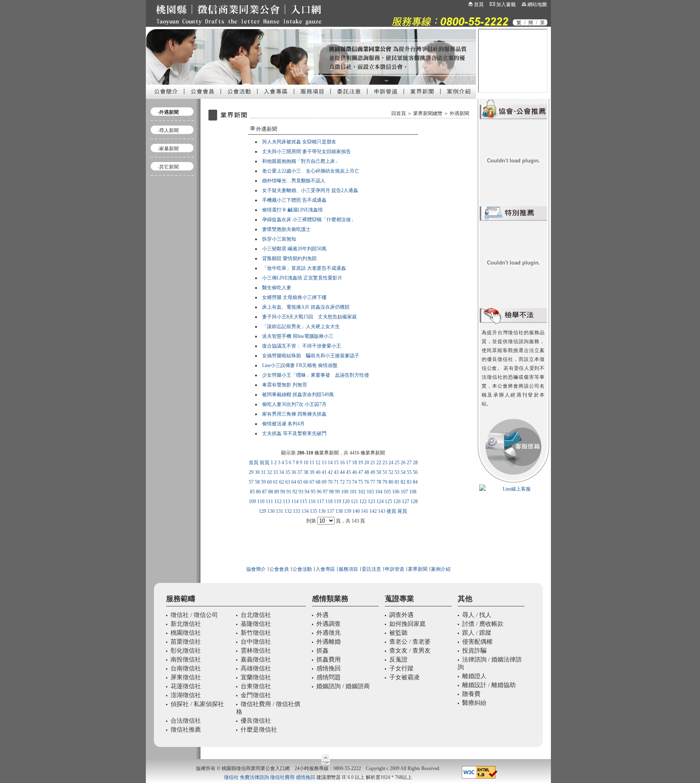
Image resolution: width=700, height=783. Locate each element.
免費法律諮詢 (254, 777)
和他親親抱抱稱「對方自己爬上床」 (301, 161)
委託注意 (371, 569)
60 (269, 482)
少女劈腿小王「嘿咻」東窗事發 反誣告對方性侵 (315, 375)
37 (299, 472)
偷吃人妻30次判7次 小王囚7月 (294, 404)
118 (329, 501)
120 (346, 501)
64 (293, 482)
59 (263, 482)
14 (330, 462)
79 (384, 482)
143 (381, 511)
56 (415, 472)
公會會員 (278, 569)
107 (404, 492)
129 (262, 511)
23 (384, 462)
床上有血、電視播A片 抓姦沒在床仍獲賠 (306, 307)
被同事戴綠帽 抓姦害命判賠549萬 (298, 394)
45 (348, 472)
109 (252, 501)
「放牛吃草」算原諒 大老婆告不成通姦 (304, 268)
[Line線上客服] (513, 488)
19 (360, 462)
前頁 (264, 462)
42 (330, 472)
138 (339, 511)
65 (299, 482)
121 (354, 501)
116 (312, 501)
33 (275, 472)
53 (397, 472)
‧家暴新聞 (168, 148)
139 (347, 511)
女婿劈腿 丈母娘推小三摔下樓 (294, 297)
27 (409, 462)
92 (294, 492)
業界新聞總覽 (427, 113)
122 (363, 501)
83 (409, 482)
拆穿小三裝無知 (279, 239)
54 (403, 472)
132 (288, 511)
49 (372, 472)
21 (372, 462)
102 (361, 492)
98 (331, 492)
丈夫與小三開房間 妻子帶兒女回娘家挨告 (306, 151)
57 (251, 482)
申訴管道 (394, 569)
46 (354, 472)
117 (320, 501)
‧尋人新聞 (168, 130)
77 (372, 482)
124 (380, 501)
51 (384, 472)
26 (403, 462)
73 (348, 482)
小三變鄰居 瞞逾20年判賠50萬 (294, 249)
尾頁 (402, 511)
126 (397, 501)
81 (397, 482)
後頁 (391, 511)
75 (360, 482)
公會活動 (302, 569)
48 (366, 472)
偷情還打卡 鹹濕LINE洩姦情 (292, 210)
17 (348, 462)
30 (257, 472)
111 (269, 501)
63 (287, 482)
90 (282, 492)
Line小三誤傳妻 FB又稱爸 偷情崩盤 (299, 365)
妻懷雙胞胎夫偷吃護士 (286, 229)
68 (318, 482)
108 (412, 492)
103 (370, 492)
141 (364, 511)
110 (261, 501)
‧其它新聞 (168, 167)
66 (305, 482)
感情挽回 (305, 777)
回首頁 (398, 113)
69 (324, 482)
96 (319, 492)
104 (378, 492)
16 (342, 462)
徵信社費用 (282, 777)
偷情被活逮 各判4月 (283, 424)
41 (324, 472)
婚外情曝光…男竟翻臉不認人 (293, 180)
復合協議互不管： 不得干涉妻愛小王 (301, 346)
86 (258, 492)
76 (366, 482)
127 (405, 501)
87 (264, 492)
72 (342, 482)
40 (318, 472)
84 (415, 482)
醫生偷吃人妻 (276, 287)
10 (305, 462)
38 (305, 472)
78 (378, 482)
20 (366, 462)
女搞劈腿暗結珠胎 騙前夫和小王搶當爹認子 (310, 355)
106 (395, 492)
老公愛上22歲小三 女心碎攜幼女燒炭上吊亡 (310, 171)
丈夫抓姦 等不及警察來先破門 (294, 433)
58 (257, 482)
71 (336, 482)
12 (318, 462)
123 (371, 501)
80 (390, 482)
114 (295, 501)
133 (296, 511)
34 (281, 472)
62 (281, 482)
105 (387, 492)
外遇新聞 (459, 113)
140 (356, 511)
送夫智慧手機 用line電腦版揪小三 (297, 336)
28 (415, 462)
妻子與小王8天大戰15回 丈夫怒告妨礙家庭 (309, 317)
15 (336, 462)
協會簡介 (256, 569)
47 (360, 472)
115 (303, 501)
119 (337, 501)
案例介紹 (440, 569)
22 (378, 462)
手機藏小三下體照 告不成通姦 (294, 200)
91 (288, 492)
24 (390, 462)
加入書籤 (506, 4)
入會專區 (325, 569)
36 (293, 472)
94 (307, 492)
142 (373, 511)
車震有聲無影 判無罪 (284, 385)
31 (263, 472)
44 (342, 472)
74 (354, 482)
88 (270, 492)
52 (390, 472)
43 (336, 472)
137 (330, 511)
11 (311, 462)
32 (269, 472)
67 (311, 482)
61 (275, 482)
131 (279, 511)
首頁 (479, 4)
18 (354, 462)
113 (286, 501)
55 (409, 472)
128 (414, 501)
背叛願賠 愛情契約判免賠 (289, 258)
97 (325, 492)
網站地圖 (537, 4)
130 (271, 511)
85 (252, 492)
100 (344, 492)
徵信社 (231, 777)
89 (276, 492)
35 (287, 472)
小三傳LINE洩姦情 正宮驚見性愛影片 (302, 278)
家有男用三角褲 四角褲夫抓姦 (294, 414)
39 (311, 472)
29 (251, 472)
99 (337, 492)
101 (353, 492)
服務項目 (348, 569)
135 (313, 511)
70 (330, 482)
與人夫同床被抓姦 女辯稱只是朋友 (299, 142)
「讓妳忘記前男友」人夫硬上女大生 (301, 326)
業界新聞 (417, 569)
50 (378, 472)
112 (278, 501)
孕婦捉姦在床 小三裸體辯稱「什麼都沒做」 (309, 219)
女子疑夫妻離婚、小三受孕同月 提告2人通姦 (310, 190)
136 (322, 511)
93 (301, 492)
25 (397, 462)
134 (305, 511)
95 (313, 492)
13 (324, 462)
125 (388, 501)
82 (403, 482)
